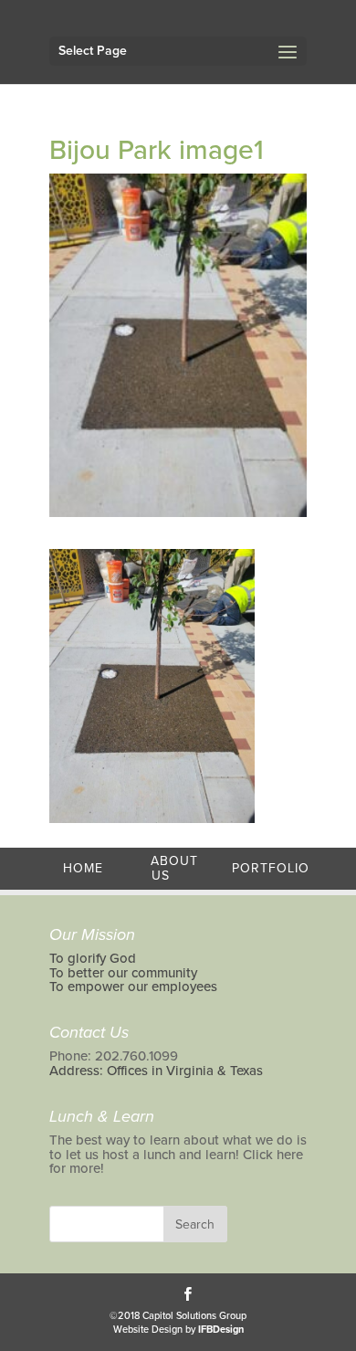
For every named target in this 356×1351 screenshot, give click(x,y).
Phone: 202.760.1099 (113, 1056)
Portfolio (270, 868)
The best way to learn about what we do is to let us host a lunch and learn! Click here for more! (178, 1154)
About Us (174, 868)
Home (83, 868)
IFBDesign (221, 1329)
